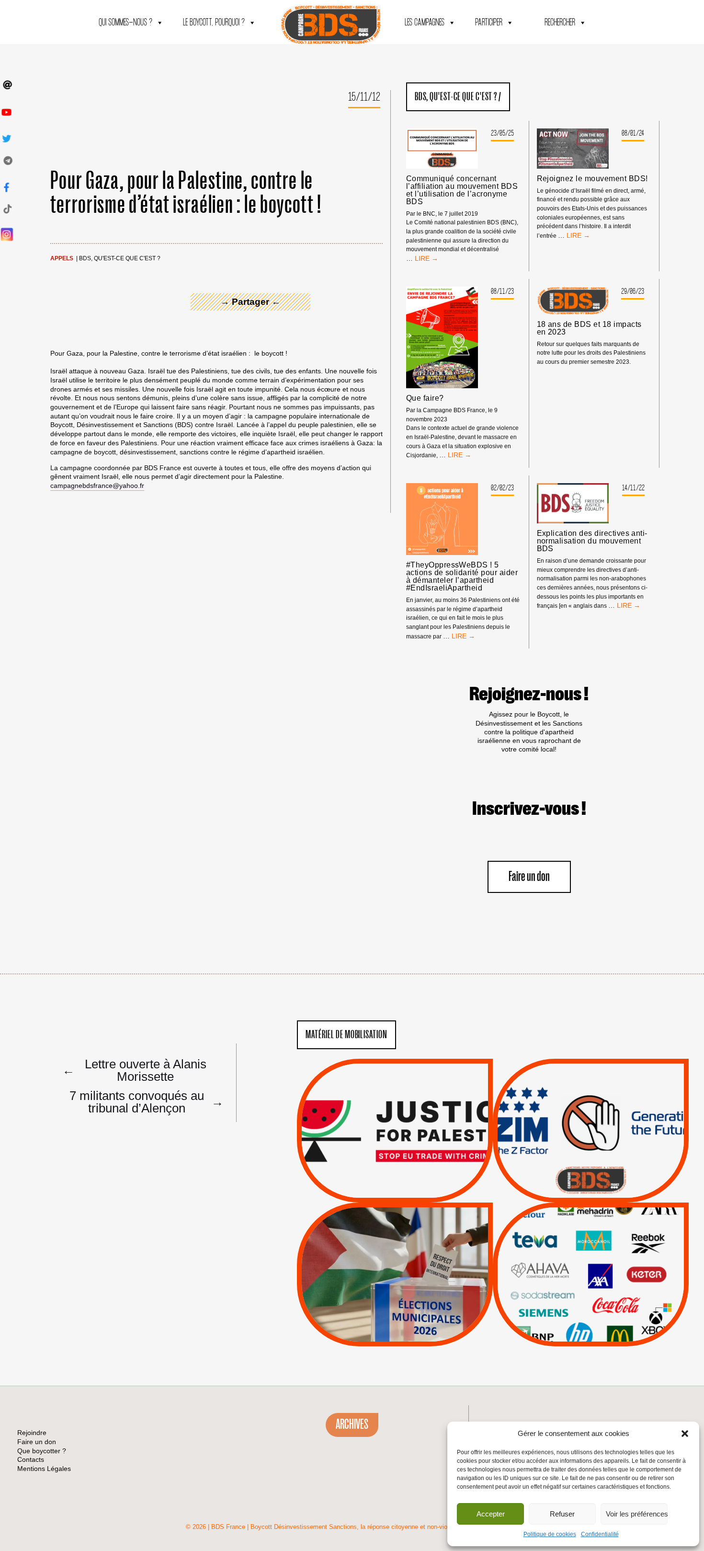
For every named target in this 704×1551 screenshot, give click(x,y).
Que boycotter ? (591, 1217)
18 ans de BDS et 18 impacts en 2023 (589, 328)
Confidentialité (600, 1534)
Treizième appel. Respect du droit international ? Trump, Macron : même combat (591, 1104)
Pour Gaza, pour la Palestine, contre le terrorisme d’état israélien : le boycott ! (186, 193)
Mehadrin (576, 1305)
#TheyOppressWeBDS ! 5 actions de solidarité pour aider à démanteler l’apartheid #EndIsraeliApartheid (462, 576)
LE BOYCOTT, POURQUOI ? (214, 22)
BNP (589, 1257)
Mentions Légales (44, 1468)
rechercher (560, 22)
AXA (568, 1257)
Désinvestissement (622, 1232)
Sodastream (589, 1317)
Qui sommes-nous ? (125, 22)
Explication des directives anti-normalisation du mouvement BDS (592, 541)
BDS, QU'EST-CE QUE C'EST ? (119, 258)
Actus (381, 1191)
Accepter (491, 1514)
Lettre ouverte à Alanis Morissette (134, 1070)
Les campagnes (424, 22)
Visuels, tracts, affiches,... (591, 1331)
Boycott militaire (590, 1170)
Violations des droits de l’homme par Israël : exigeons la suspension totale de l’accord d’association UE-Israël (394, 1117)
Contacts (30, 1459)
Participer (488, 22)
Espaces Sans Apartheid (395, 1300)
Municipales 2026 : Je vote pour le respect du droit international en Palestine (394, 1247)
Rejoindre (31, 1432)
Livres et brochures (589, 1293)
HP (606, 1269)
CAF (609, 1257)
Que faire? (425, 398)
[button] (685, 1433)
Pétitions (409, 1191)
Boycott (573, 1232)
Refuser (562, 1514)
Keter (589, 1281)
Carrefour (580, 1269)
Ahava (604, 1245)
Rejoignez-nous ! (529, 694)
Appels (61, 258)
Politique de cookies (549, 1534)
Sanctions (409, 1179)
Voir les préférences (637, 1514)
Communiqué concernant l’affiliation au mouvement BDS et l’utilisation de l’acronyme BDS (462, 190)
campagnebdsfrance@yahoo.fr (97, 485)
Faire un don (529, 876)
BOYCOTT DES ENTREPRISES (590, 1156)
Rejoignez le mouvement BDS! (592, 179)
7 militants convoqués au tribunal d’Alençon (144, 1101)
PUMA (605, 1305)
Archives (352, 1424)
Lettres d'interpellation (591, 1182)
